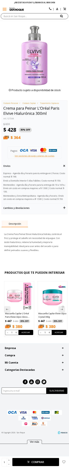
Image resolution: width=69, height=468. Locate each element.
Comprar (37, 462)
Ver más (34, 441)
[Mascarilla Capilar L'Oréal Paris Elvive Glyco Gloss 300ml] (19, 296)
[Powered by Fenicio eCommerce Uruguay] (62, 432)
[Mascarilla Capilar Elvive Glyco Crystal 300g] (52, 296)
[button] (64, 16)
